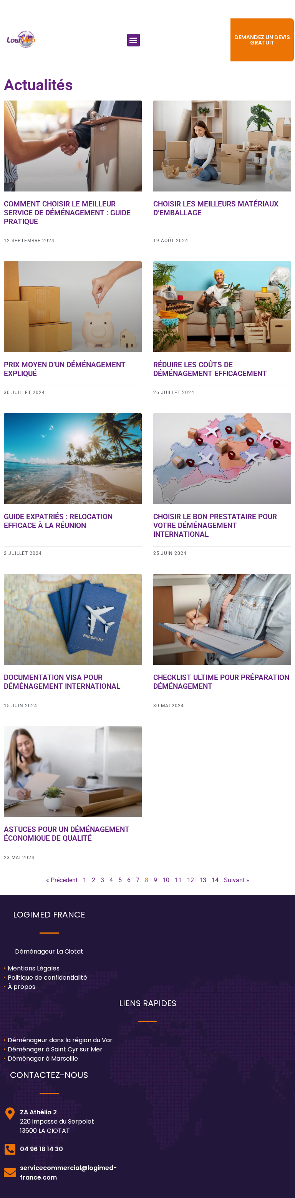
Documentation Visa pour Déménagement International (62, 682)
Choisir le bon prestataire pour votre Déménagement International (215, 525)
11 (178, 880)
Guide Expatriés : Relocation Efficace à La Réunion (58, 521)
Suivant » (236, 880)
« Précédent (62, 880)
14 (215, 880)
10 (165, 880)
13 (202, 880)
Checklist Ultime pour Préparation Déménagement (221, 682)
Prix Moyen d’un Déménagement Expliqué (65, 369)
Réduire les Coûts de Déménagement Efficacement (210, 369)
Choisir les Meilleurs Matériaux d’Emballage (215, 208)
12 (190, 880)
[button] (133, 40)
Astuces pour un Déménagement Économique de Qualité (66, 834)
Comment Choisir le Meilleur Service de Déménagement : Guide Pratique (67, 213)
